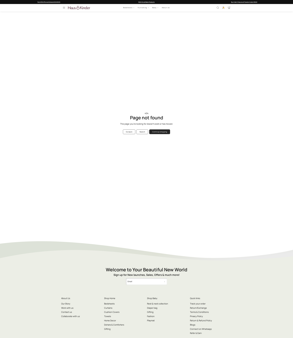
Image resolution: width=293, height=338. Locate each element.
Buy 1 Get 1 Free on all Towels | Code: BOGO (244, 2)
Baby (154, 8)
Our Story (65, 303)
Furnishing (142, 8)
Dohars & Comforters (114, 324)
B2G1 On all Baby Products (146, 2)
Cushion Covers (111, 312)
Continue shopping (159, 132)
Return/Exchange (198, 308)
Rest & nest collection (157, 303)
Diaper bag (152, 308)
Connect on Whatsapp (201, 329)
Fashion (151, 316)
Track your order (198, 303)
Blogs (192, 324)
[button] (64, 7)
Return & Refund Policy (201, 320)
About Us (166, 8)
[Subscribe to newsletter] (164, 281)
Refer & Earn (196, 333)
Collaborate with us (70, 316)
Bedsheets (128, 8)
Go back (129, 132)
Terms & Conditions (199, 312)
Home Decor (110, 320)
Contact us (66, 312)
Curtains (108, 308)
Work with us (67, 308)
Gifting (107, 329)
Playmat (151, 320)
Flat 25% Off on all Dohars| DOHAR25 (48, 2)
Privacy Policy (196, 316)
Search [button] (142, 132)
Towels (107, 316)
